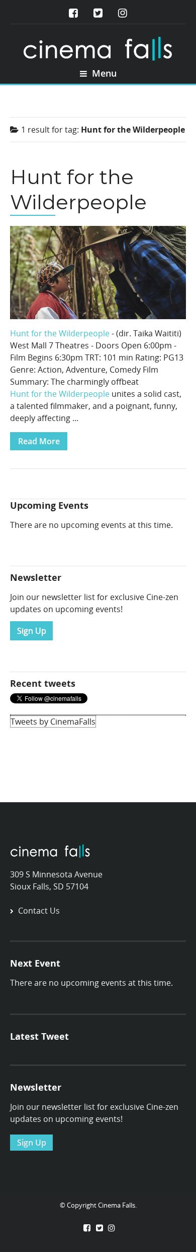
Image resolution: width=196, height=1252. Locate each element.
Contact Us (39, 910)
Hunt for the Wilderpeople (78, 189)
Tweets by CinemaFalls (53, 721)
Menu (103, 73)
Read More (39, 441)
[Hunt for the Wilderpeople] (98, 275)
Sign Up (31, 630)
